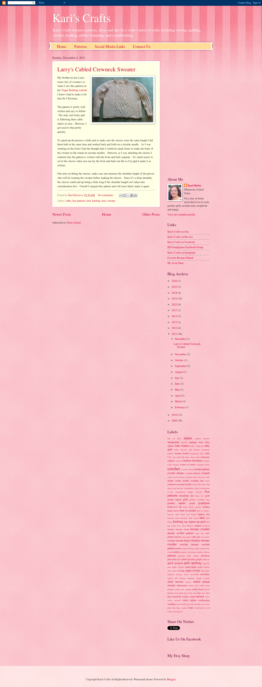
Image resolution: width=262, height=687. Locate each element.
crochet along (187, 469)
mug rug (199, 533)
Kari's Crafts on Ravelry (180, 237)
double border (174, 480)
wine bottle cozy (197, 604)
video (207, 596)
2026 (175, 281)
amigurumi (173, 442)
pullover (206, 559)
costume (200, 464)
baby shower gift (183, 449)
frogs (197, 495)
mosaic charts (182, 529)
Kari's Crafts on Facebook (181, 242)
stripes (188, 581)
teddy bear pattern (183, 589)
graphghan (204, 503)
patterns (171, 555)
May (177, 389)
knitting (96, 200)
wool (207, 607)
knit (89, 200)
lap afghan (189, 521)
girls (185, 499)
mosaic (170, 529)
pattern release (203, 552)
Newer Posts (61, 214)
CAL (169, 457)
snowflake (205, 574)
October (179, 360)
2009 (175, 420)
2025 (175, 287)
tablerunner (182, 585)
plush (184, 559)
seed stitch (172, 570)
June (177, 383)
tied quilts (179, 592)
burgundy (194, 453)
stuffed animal (201, 581)
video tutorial (173, 600)
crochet (173, 468)
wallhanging (204, 600)
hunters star (204, 514)
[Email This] (121, 195)
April (178, 395)
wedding (171, 603)
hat (180, 506)
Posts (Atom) (74, 222)
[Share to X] (128, 195)
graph (192, 503)
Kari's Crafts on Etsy (178, 231)
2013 (175, 322)
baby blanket (182, 445)
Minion (190, 525)
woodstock (199, 607)
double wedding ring (193, 480)
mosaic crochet (200, 529)
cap (174, 457)
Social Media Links (110, 46)
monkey (206, 525)
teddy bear (194, 585)
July (177, 378)
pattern (176, 551)
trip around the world (177, 596)
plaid (179, 559)
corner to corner (187, 464)
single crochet (192, 570)
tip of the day (190, 592)
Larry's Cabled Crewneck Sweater (96, 69)
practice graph (195, 559)
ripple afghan (178, 567)
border (186, 453)
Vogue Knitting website (74, 90)
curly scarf (172, 477)
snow (186, 574)
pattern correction (188, 552)
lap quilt (200, 521)
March (178, 401)
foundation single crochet (188, 491)
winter (191, 607)
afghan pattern (202, 438)
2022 (175, 304)
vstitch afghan (189, 600)
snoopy (179, 574)
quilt (187, 563)
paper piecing (188, 548)
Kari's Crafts (81, 17)
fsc (202, 495)
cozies (207, 464)
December (180, 339)
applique (193, 442)
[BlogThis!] (125, 195)
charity (179, 460)
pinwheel (205, 555)
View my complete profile (181, 214)
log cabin (171, 525)
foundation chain (191, 488)
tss (189, 596)
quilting (196, 563)
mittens (197, 525)
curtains (181, 477)
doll (208, 477)
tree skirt (206, 592)
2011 (175, 334)
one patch (205, 536)
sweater (111, 200)
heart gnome (195, 506)
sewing (181, 570)
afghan (188, 438)
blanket (178, 453)
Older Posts (151, 214)
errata (194, 484)
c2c (201, 453)
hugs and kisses (188, 514)
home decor (173, 510)
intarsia (170, 517)
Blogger (171, 679)
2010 (175, 415)
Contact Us (141, 46)
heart (185, 506)
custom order (191, 477)
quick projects (175, 563)
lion (208, 521)
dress (207, 480)
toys (199, 592)
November (181, 354)
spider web (172, 578)
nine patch (186, 536)
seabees (206, 567)
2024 (175, 292)
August (179, 372)
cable (68, 200)
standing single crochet (198, 578)
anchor (184, 442)
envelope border (184, 484)
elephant (171, 484)
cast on (180, 456)
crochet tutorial (192, 473)
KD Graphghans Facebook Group (185, 247)
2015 (175, 316)
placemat (171, 559)
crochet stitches (175, 473)
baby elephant (196, 445)
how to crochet (188, 510)
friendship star (186, 495)
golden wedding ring (199, 499)
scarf (199, 566)
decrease (201, 477)
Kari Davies (194, 185)
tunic (193, 596)
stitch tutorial (175, 581)
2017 (175, 310)
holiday (206, 506)
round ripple (191, 566)
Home (61, 46)
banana (197, 449)
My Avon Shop (175, 263)
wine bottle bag (183, 604)
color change (173, 464)
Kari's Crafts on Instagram (181, 252)
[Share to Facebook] (132, 195)
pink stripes (193, 555)
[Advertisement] (188, 113)
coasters (206, 460)
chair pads (195, 457)
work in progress (174, 611)
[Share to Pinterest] (136, 195)
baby (201, 442)
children (186, 460)
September (181, 366)
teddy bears (198, 589)
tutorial (200, 596)
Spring (183, 578)
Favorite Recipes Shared (180, 257)
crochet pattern (202, 469)
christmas (197, 460)
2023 (175, 298)
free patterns (79, 200)
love (179, 525)
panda (178, 548)
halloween (172, 506)
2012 (175, 328)
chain (187, 457)
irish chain (194, 517)
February (180, 407)
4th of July (174, 438)
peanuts (181, 555)
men (104, 200)
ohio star (196, 536)
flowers (180, 488)
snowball (194, 574)
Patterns (80, 46)
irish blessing (181, 517)
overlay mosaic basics (178, 540)
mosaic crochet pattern (180, 533)
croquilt (205, 473)
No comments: (106, 195)
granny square (176, 503)
